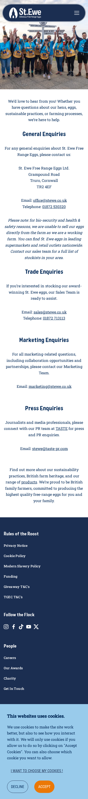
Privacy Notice (16, 545)
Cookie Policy (15, 556)
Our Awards (13, 668)
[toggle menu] (77, 13)
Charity (10, 678)
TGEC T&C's (13, 597)
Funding (11, 576)
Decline (17, 787)
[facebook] (13, 627)
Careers (10, 657)
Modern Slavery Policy (22, 566)
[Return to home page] (25, 12)
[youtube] (28, 627)
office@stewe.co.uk (50, 200)
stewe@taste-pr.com (50, 448)
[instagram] (6, 627)
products (29, 481)
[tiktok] (21, 627)
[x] (36, 627)
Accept (44, 787)
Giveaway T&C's (17, 586)
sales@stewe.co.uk (50, 312)
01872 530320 (54, 206)
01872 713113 (54, 318)
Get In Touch (14, 688)
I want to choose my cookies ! (37, 771)
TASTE (62, 428)
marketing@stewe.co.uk (50, 386)
